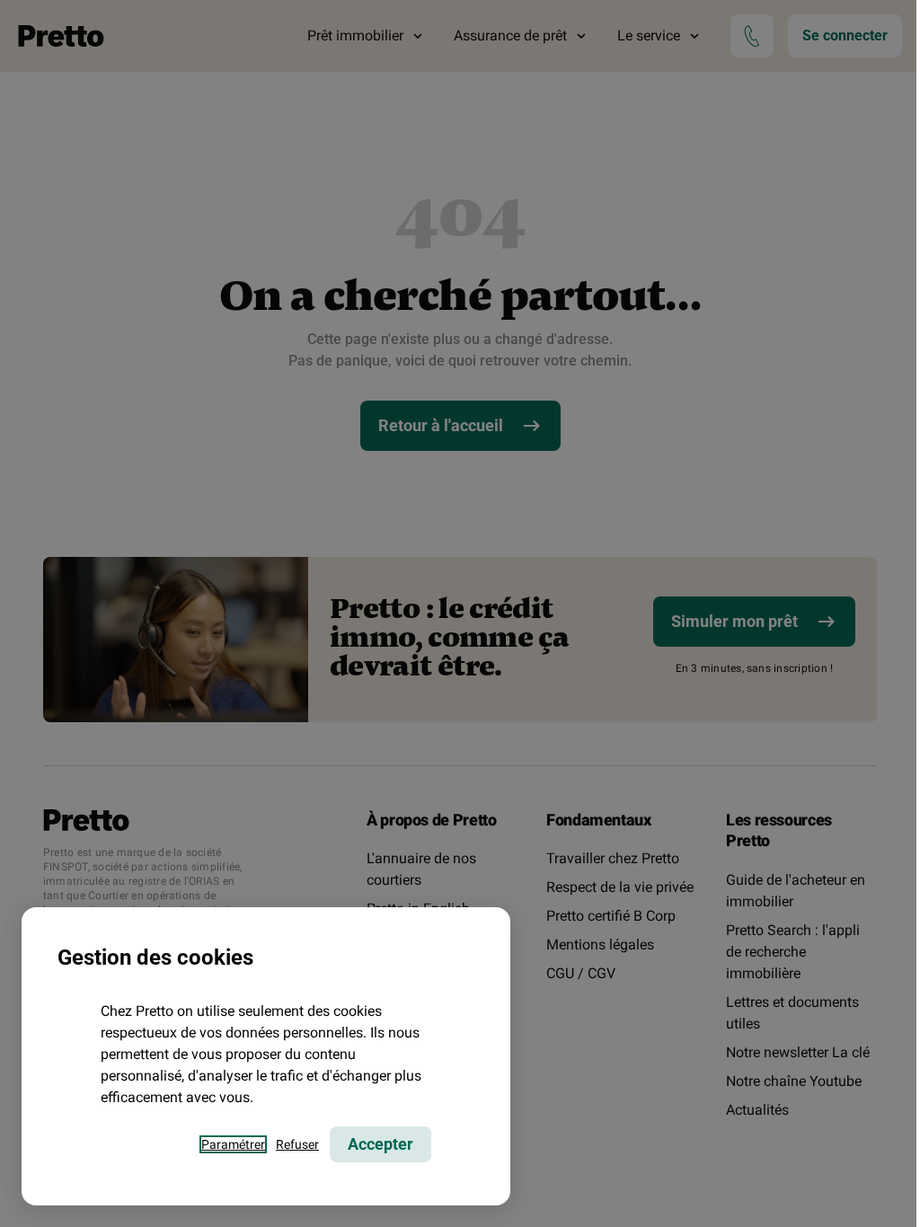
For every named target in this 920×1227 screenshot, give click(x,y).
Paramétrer (233, 1144)
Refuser (297, 1144)
